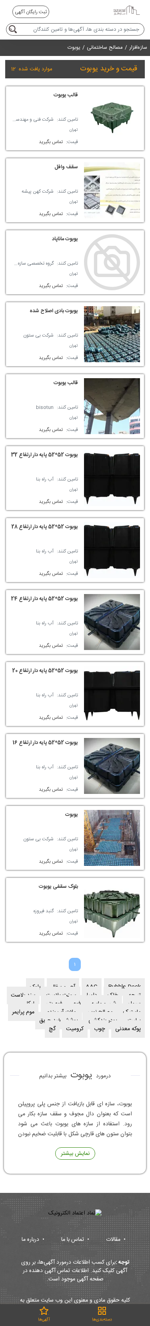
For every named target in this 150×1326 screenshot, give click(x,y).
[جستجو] (14, 29)
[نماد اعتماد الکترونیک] (75, 1213)
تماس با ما (75, 1239)
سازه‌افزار (138, 48)
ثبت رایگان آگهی (31, 12)
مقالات (116, 1239)
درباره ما (33, 1239)
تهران (73, 130)
